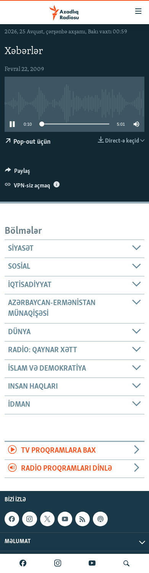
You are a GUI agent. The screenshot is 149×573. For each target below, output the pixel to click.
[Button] (17, 173)
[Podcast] (100, 519)
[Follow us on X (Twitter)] (47, 519)
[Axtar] (126, 563)
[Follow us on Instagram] (29, 519)
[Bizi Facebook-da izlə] (23, 563)
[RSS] (82, 519)
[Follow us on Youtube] (65, 519)
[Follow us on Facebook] (12, 519)
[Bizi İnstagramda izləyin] (58, 563)
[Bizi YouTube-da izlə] (92, 563)
